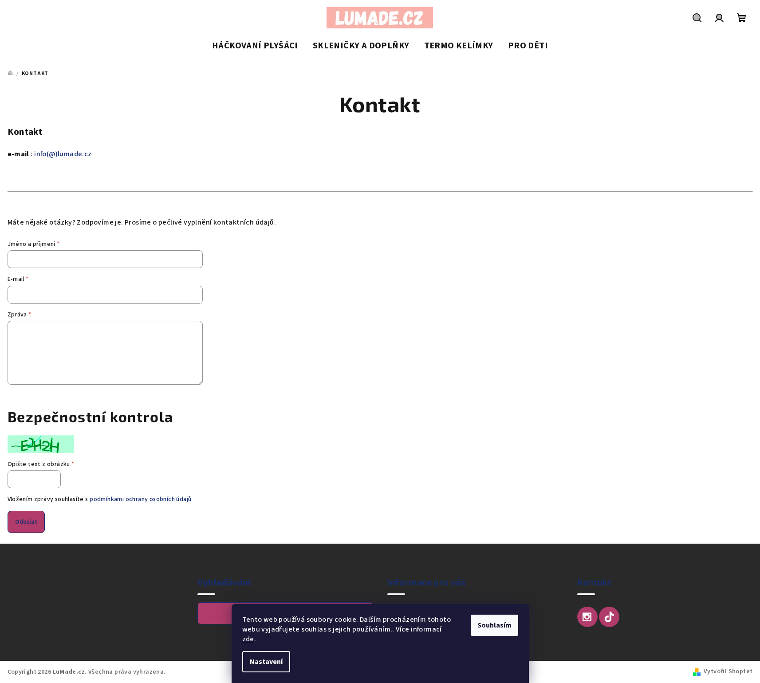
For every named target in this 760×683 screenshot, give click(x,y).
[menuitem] (255, 46)
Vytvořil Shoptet (728, 671)
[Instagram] (587, 617)
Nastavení (266, 662)
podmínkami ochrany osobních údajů (140, 499)
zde (248, 639)
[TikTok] (609, 617)
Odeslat (26, 521)
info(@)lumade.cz (62, 154)
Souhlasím (494, 625)
